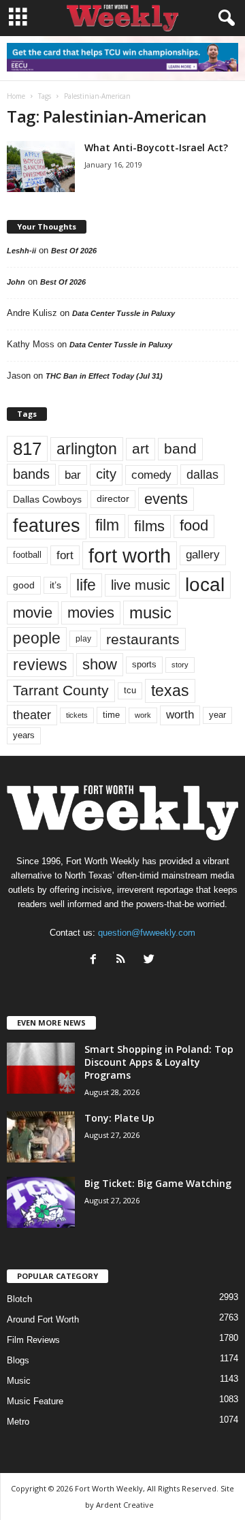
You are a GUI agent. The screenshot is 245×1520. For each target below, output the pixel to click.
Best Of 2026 (74, 251)
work (143, 715)
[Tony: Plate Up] (41, 1136)
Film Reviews (33, 1340)
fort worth (129, 555)
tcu (130, 690)
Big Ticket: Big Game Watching (157, 1183)
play (83, 639)
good (24, 585)
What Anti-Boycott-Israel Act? (156, 147)
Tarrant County (61, 690)
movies (90, 612)
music (150, 612)
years (24, 735)
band (180, 448)
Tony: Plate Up (119, 1117)
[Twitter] (150, 960)
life (86, 585)
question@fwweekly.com (146, 933)
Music (19, 1381)
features (46, 526)
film (107, 525)
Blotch (19, 1299)
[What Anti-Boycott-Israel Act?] (41, 166)
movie (32, 612)
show (99, 664)
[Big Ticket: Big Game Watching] (41, 1202)
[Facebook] (96, 960)
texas (170, 690)
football (27, 555)
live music (140, 584)
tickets (77, 715)
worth (180, 714)
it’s (55, 585)
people (37, 638)
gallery (203, 554)
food (194, 526)
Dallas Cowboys (47, 499)
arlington (86, 449)
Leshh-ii (21, 251)
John (16, 282)
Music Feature (35, 1401)
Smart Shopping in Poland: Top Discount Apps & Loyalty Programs (158, 1062)
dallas (202, 474)
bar (73, 475)
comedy (151, 474)
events (166, 498)
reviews (40, 665)
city (106, 473)
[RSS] (124, 960)
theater (32, 715)
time (111, 715)
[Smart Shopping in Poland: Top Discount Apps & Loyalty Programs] (41, 1068)
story (180, 665)
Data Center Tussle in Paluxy (123, 313)
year (217, 715)
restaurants (143, 639)
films (149, 526)
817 (27, 449)
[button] (224, 18)
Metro (18, 1421)
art (140, 449)
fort (65, 555)
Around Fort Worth (43, 1319)
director (113, 499)
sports (144, 664)
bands (31, 473)
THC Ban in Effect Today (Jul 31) (104, 376)
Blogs (18, 1360)
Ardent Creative (125, 1505)
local (205, 584)
